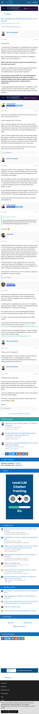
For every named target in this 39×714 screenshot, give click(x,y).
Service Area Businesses (10, 551)
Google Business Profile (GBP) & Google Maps (16, 534)
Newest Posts (8, 525)
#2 (37, 111)
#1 (37, 39)
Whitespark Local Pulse (30, 326)
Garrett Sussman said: (8, 217)
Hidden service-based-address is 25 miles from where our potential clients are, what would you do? (21, 547)
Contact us (4, 683)
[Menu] (2, 2)
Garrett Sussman (6, 23)
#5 (37, 241)
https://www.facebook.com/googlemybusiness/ (16, 336)
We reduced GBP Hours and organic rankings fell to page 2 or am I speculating (20, 577)
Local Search (7, 582)
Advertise (3, 686)
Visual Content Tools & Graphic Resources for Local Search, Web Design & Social (20, 434)
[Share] (34, 39)
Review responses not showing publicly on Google (20, 570)
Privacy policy (4, 693)
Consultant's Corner (18, 447)
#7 (37, 348)
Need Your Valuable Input (12, 563)
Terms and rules (5, 690)
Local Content (17, 427)
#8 (37, 374)
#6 (37, 290)
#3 (37, 165)
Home (2, 700)
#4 (37, 212)
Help (2, 697)
